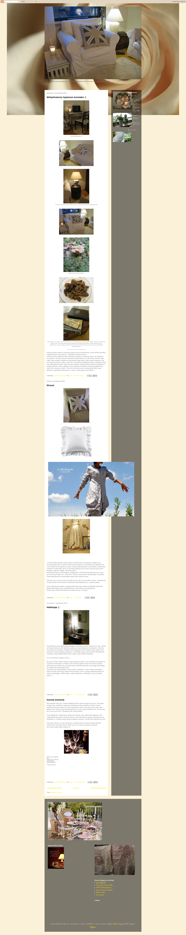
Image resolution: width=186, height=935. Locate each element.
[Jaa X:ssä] (92, 376)
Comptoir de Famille (104, 885)
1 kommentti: (78, 597)
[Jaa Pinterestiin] (96, 376)
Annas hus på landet (104, 890)
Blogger (93, 927)
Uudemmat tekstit (54, 788)
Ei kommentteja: (79, 375)
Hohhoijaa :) (53, 607)
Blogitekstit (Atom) (56, 792)
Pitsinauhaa (100, 892)
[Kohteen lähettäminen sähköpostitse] (88, 376)
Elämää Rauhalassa (103, 887)
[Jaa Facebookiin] (94, 376)
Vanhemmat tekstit (98, 788)
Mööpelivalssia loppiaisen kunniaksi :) (66, 97)
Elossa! (50, 385)
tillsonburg (117, 924)
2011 (131, 130)
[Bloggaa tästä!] (90, 376)
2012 (132, 95)
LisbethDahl (101, 882)
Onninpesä (100, 894)
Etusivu (76, 788)
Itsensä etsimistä (55, 700)
